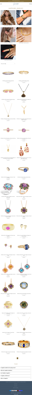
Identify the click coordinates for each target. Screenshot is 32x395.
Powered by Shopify (16, 394)
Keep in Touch (15, 387)
